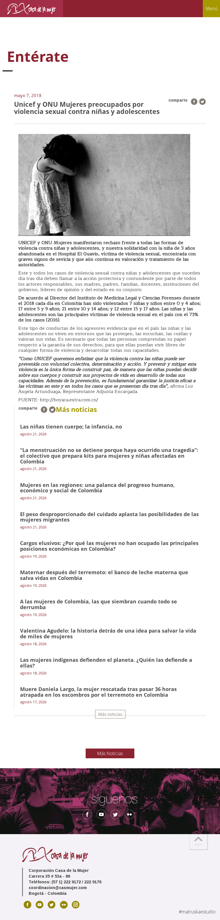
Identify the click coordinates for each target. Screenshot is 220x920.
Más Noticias (110, 753)
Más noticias (110, 714)
